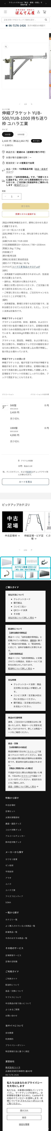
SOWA (8, 902)
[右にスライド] (32, 104)
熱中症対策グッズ (13, 842)
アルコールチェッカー (15, 836)
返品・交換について (14, 991)
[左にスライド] (20, 104)
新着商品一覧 (11, 932)
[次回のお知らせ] (46, 4)
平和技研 (9, 871)
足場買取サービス (13, 955)
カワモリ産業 (11, 859)
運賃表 (33, 640)
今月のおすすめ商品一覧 (16, 938)
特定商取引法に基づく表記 (17, 1051)
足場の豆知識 (11, 961)
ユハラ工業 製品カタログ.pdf (26, 266)
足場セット (10, 811)
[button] (5, 12)
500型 (9, 135)
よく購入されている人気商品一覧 (20, 925)
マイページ (32, 751)
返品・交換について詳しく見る (22, 786)
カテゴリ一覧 (11, 919)
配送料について (12, 984)
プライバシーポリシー (15, 1045)
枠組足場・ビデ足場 (34, 537)
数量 (4, 191)
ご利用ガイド (11, 978)
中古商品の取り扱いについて (18, 1003)
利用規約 (9, 1039)
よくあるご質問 (12, 1009)
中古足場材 (11, 535)
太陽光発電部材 (12, 817)
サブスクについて (13, 997)
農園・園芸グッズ (13, 823)
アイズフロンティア (14, 896)
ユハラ (8, 884)
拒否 (24, 1117)
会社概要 (9, 1032)
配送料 (29, 471)
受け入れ (24, 1110)
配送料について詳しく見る (20, 668)
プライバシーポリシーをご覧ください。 (25, 1102)
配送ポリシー (21, 185)
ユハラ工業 (10, 890)
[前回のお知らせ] (5, 4)
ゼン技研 (9, 865)
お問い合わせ (11, 1015)
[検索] (46, 20)
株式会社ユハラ (12, 1067)
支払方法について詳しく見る (21, 617)
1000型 (22, 135)
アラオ (8, 877)
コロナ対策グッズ (13, 829)
